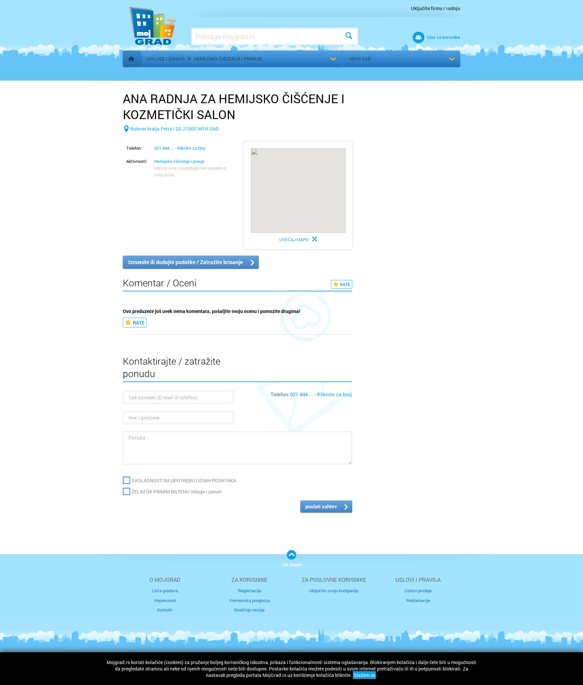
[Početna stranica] (131, 59)
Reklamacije (418, 600)
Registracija (249, 591)
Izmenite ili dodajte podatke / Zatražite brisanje (185, 261)
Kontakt (165, 610)
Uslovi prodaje (418, 591)
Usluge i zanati (166, 59)
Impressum (165, 600)
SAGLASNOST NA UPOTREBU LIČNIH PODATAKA (184, 480)
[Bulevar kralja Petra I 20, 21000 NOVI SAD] (171, 139)
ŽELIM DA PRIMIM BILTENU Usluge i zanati (177, 491)
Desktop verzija (249, 610)
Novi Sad (360, 59)
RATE (345, 284)
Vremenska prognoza (249, 600)
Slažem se (364, 675)
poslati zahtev (321, 506)
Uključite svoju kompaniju (334, 591)
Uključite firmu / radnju (435, 8)
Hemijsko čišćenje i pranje (228, 59)
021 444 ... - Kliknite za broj (179, 148)
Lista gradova (165, 591)
